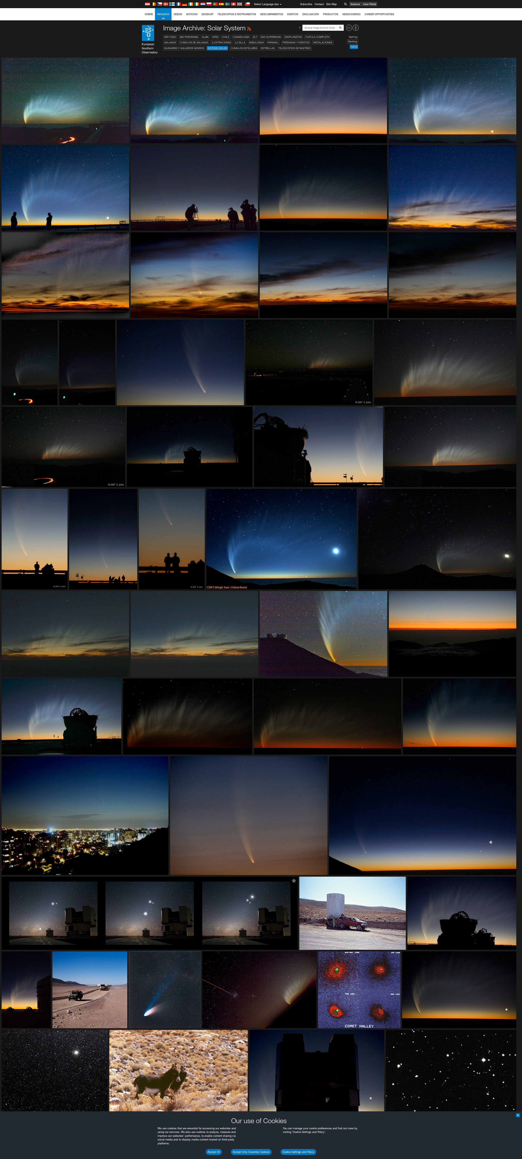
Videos (178, 14)
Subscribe (306, 4)
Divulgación (310, 14)
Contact (319, 4)
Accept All (214, 1151)
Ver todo (170, 37)
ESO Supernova (271, 37)
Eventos (292, 14)
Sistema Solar (217, 48)
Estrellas (268, 48)
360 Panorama (189, 37)
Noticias (192, 14)
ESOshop (207, 14)
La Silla (240, 42)
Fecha (354, 46)
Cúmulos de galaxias (194, 42)
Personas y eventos (296, 42)
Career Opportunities (379, 14)
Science (355, 4)
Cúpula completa (317, 37)
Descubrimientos (271, 14)
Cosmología (241, 37)
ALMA (205, 37)
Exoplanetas (293, 37)
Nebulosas (256, 42)
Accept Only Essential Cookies (251, 1151)
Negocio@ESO (351, 14)
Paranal (273, 42)
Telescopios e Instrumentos (237, 14)
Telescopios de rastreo (294, 48)
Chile (225, 37)
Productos (330, 14)
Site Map (331, 4)
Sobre (149, 14)
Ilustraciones (221, 42)
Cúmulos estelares (244, 48)
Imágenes (163, 14)
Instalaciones (322, 42)
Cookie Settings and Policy (298, 1151)
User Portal (369, 4)
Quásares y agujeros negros (184, 48)
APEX (215, 37)
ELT (255, 37)
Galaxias (170, 42)
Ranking (352, 41)
